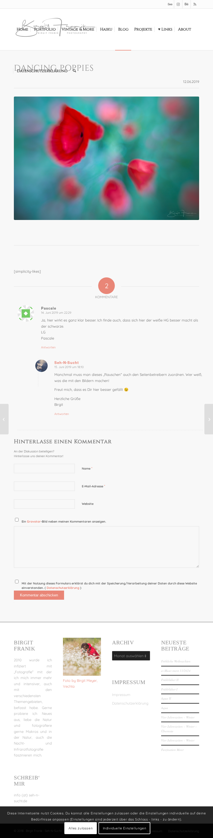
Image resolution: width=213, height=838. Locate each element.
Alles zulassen (81, 828)
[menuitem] (22, 29)
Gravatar (34, 521)
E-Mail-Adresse (93, 486)
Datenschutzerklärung (63, 588)
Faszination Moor (172, 750)
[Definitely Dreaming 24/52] (4, 419)
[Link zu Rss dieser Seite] (195, 4)
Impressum (121, 694)
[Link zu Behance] (186, 4)
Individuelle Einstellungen (124, 828)
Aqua (164, 708)
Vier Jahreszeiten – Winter (177, 717)
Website (87, 504)
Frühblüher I (169, 689)
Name (87, 468)
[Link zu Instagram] (178, 4)
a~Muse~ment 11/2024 (176, 671)
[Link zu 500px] (170, 4)
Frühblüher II (170, 680)
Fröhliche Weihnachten (176, 661)
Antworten (48, 347)
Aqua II (166, 698)
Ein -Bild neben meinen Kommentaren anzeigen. (64, 521)
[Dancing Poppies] (106, 158)
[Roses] (208, 419)
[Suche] (74, 71)
